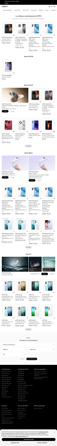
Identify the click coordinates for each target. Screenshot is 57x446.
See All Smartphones (7, 396)
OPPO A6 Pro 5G (5, 385)
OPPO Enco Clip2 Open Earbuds (25, 385)
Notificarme (5, 241)
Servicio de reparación (7, 410)
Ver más (8, 42)
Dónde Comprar (21, 408)
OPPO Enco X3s (21, 389)
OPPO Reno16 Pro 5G (7, 383)
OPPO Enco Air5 (21, 381)
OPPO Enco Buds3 (22, 391)
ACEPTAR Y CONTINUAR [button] (42, 442)
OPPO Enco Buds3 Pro (23, 393)
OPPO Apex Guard (22, 414)
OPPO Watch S (21, 398)
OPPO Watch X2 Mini (22, 400)
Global (6, 3)
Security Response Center (8, 418)
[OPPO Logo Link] (5, 6)
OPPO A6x (4, 393)
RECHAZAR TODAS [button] (15, 442)
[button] (54, 432)
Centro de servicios (6, 412)
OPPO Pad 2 (20, 377)
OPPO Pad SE (21, 373)
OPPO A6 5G (5, 387)
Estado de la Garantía (7, 414)
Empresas (20, 418)
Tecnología (20, 412)
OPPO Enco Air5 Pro (22, 387)
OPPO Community (38, 408)
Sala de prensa (21, 416)
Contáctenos (5, 408)
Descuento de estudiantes (40, 371)
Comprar (4, 42)
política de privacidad (21, 436)
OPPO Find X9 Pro (6, 373)
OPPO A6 (4, 389)
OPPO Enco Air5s (22, 383)
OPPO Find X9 (5, 375)
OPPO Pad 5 (20, 371)
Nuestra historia (22, 410)
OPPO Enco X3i (21, 395)
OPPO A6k (4, 395)
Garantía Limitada (6, 420)
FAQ (3, 416)
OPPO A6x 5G (5, 391)
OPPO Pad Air (21, 375)
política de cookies (43, 431)
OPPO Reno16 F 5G (6, 379)
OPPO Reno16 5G (6, 381)
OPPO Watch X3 (21, 396)
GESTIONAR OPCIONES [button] (29, 439)
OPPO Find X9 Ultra (6, 371)
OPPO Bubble (21, 379)
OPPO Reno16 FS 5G (6, 377)
